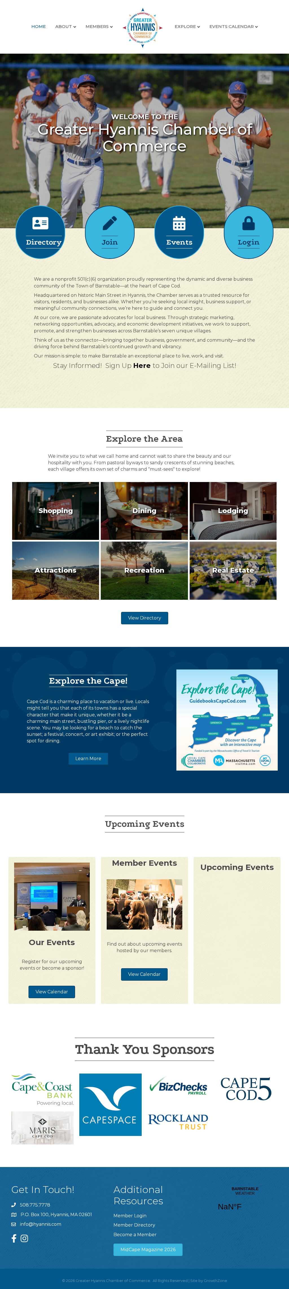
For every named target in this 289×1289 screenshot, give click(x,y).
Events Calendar (231, 26)
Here (142, 365)
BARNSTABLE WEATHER (245, 1202)
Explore (185, 26)
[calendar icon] (179, 227)
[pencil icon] (110, 227)
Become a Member (135, 1234)
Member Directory (134, 1225)
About (63, 26)
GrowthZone (215, 1280)
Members (97, 26)
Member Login (129, 1215)
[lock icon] (248, 227)
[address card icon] (40, 227)
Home (38, 26)
